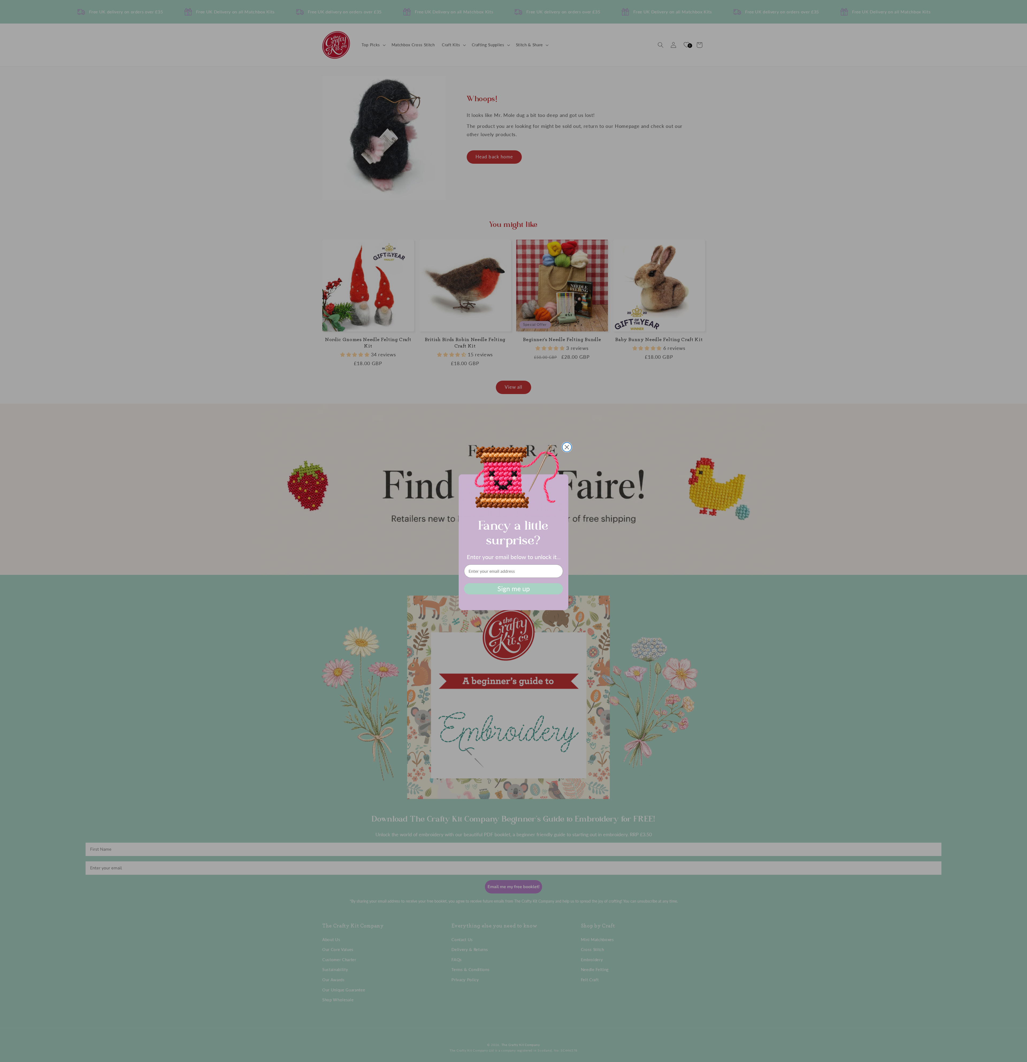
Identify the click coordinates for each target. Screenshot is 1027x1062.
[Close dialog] (567, 447)
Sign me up (513, 589)
